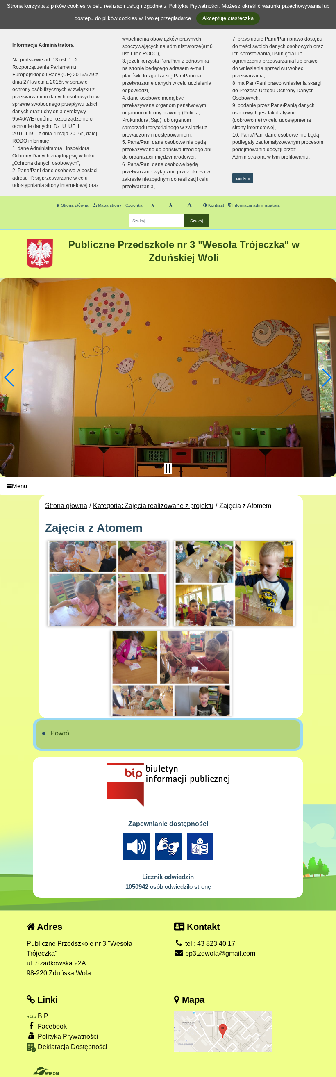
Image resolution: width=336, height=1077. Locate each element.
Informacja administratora (255, 205)
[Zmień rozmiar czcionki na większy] (170, 205)
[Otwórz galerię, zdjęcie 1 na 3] (108, 583)
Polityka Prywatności (67, 1036)
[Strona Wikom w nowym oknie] (46, 1071)
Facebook (51, 1026)
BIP (42, 1016)
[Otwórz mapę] (223, 1031)
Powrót (60, 733)
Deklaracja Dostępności (71, 1046)
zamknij (243, 178)
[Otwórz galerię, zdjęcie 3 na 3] (171, 673)
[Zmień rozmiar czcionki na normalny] (152, 205)
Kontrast (215, 205)
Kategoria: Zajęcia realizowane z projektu (153, 505)
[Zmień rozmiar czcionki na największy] (189, 205)
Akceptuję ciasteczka (228, 18)
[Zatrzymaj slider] (168, 468)
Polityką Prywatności (193, 6)
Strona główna (74, 205)
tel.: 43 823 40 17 (209, 943)
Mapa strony (109, 205)
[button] (9, 378)
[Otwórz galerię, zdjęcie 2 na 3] (234, 583)
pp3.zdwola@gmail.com (219, 953)
